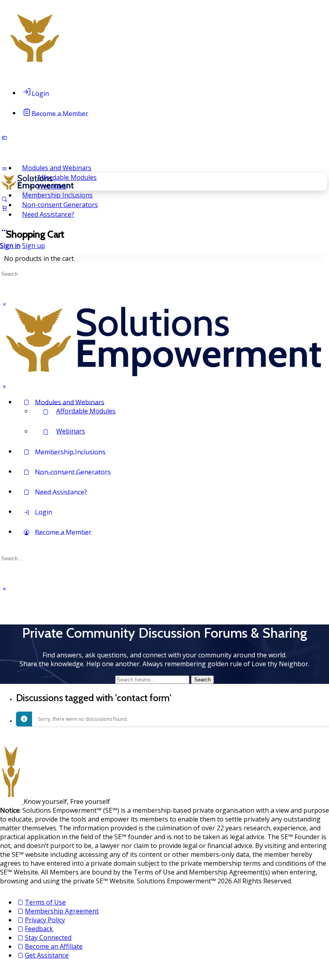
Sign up (33, 245)
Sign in (10, 245)
